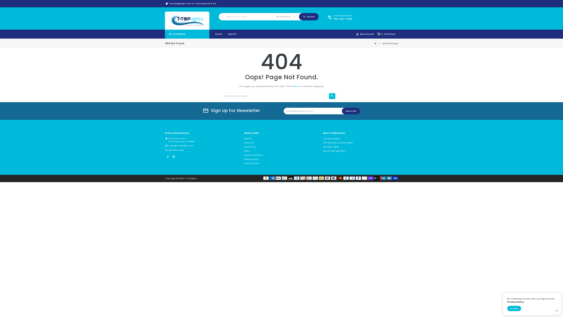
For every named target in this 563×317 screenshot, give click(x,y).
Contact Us (250, 146)
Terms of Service (253, 155)
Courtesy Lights (331, 138)
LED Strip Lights (331, 146)
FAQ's (247, 151)
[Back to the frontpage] (375, 43)
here (295, 86)
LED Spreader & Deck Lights (338, 142)
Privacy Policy (251, 163)
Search (232, 34)
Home (218, 34)
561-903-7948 (176, 150)
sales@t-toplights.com (181, 145)
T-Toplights (190, 178)
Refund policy (251, 159)
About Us (249, 142)
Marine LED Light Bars (334, 151)
